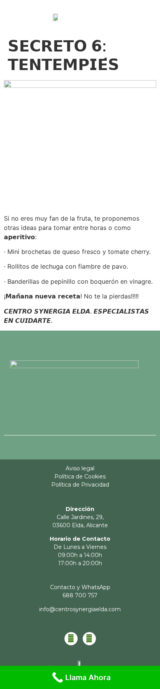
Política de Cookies (80, 476)
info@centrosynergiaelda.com (80, 609)
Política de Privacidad (80, 484)
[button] (136, 18)
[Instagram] (89, 638)
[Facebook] (71, 638)
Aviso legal (80, 468)
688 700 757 (80, 595)
